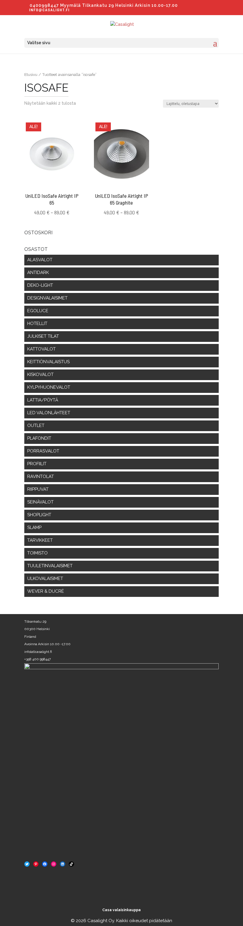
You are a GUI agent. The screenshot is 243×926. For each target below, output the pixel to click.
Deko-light (40, 285)
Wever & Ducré (45, 591)
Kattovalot (41, 349)
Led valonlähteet (48, 412)
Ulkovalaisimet (45, 578)
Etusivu (30, 74)
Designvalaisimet (47, 298)
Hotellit (37, 323)
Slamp (34, 527)
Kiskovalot (40, 374)
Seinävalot (40, 502)
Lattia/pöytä (42, 400)
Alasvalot (39, 259)
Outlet (35, 425)
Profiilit (37, 463)
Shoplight (39, 514)
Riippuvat (38, 489)
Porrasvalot (43, 451)
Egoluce (37, 310)
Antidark (38, 272)
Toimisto (37, 553)
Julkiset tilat (43, 336)
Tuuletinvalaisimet (50, 565)
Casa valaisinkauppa (121, 910)
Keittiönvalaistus (48, 361)
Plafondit (39, 438)
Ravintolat (40, 476)
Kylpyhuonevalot (48, 387)
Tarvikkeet (40, 540)
